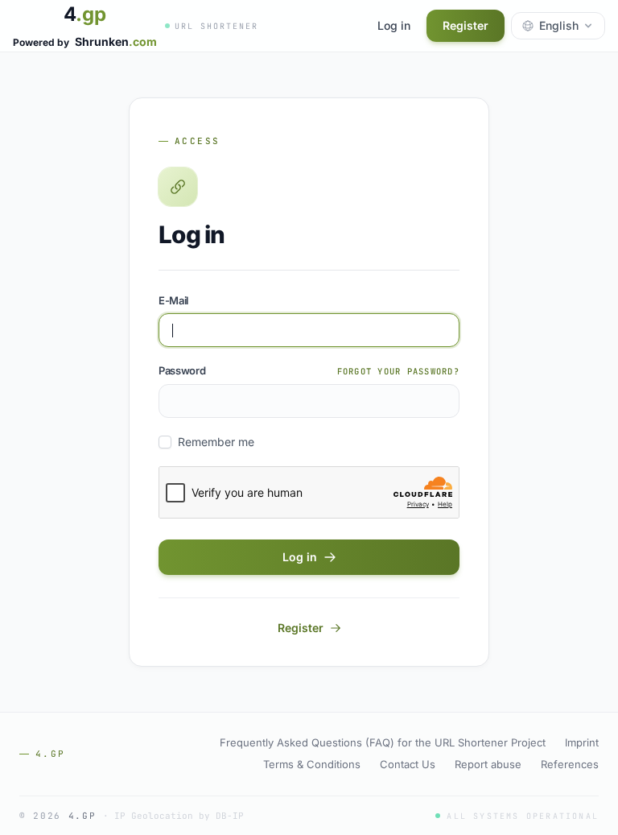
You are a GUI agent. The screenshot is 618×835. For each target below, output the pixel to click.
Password (182, 370)
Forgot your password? (398, 371)
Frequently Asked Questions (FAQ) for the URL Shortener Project (383, 742)
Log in (393, 25)
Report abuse (488, 764)
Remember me (216, 442)
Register (465, 25)
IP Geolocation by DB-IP (179, 815)
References (570, 764)
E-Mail (173, 300)
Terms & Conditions (311, 764)
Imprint (582, 742)
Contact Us (407, 764)
